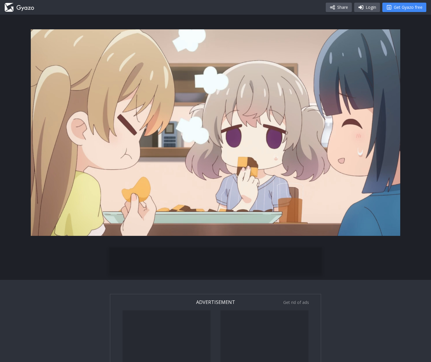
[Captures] (19, 7)
